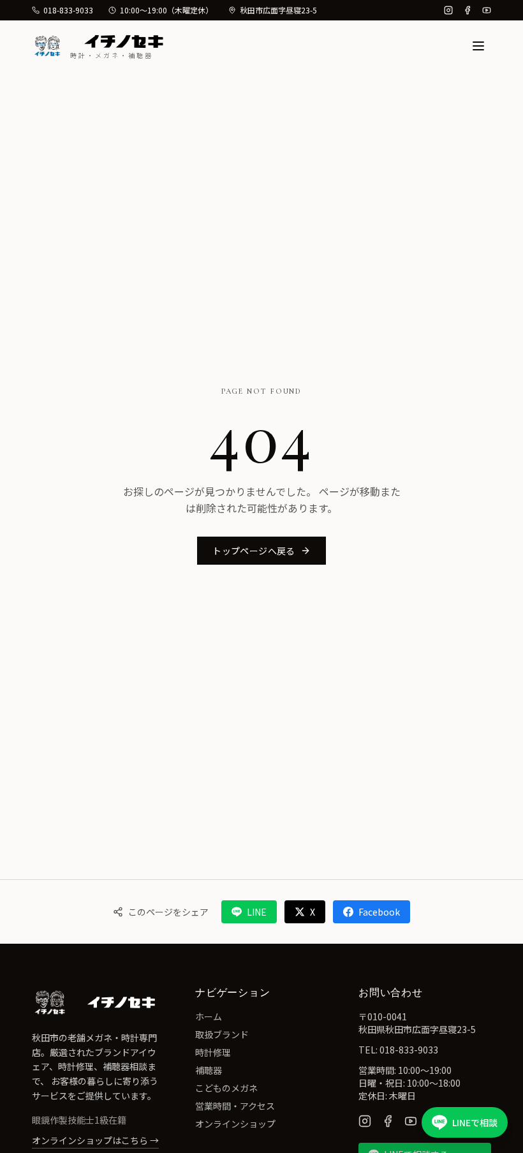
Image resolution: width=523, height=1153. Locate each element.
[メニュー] (478, 46)
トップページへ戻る (253, 550)
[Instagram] (448, 10)
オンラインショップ (235, 1123)
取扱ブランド (222, 1034)
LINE (257, 911)
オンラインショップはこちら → (95, 1140)
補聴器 (208, 1070)
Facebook (379, 911)
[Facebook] (467, 10)
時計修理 (213, 1052)
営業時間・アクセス (235, 1105)
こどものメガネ (226, 1088)
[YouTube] (486, 10)
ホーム (208, 1016)
